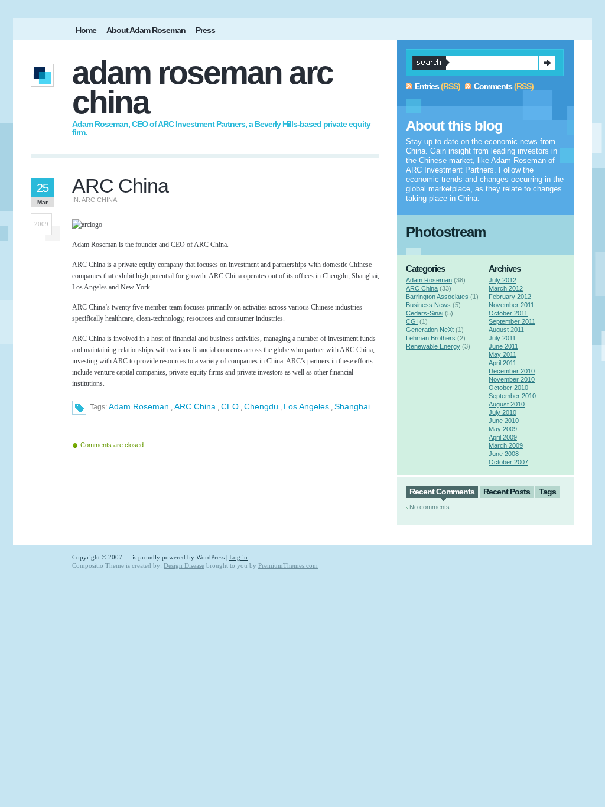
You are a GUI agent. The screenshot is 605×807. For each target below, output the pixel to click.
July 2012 (502, 280)
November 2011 (511, 304)
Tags (547, 491)
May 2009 (503, 428)
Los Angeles (306, 406)
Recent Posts (506, 491)
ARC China (99, 199)
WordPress (210, 557)
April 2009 (503, 437)
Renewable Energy (433, 346)
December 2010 (512, 371)
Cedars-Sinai (424, 313)
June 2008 (504, 453)
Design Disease (184, 565)
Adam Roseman (139, 406)
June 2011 (503, 346)
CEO (230, 406)
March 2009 (506, 445)
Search (547, 63)
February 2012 (510, 296)
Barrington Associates (437, 296)
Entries (427, 86)
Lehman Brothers (431, 337)
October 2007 (508, 462)
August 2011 (506, 329)
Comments (493, 86)
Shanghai (352, 406)
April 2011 (502, 362)
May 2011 (502, 354)
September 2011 (512, 321)
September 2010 (512, 395)
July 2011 (502, 337)
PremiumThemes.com (288, 565)
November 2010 (512, 379)
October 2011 (508, 313)
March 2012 (506, 288)
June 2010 (504, 420)
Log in (238, 557)
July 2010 (502, 412)
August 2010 (507, 404)
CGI (412, 321)
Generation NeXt (430, 329)
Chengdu (261, 406)
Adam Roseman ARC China (202, 87)
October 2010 (508, 387)
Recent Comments (441, 491)
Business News (428, 304)
